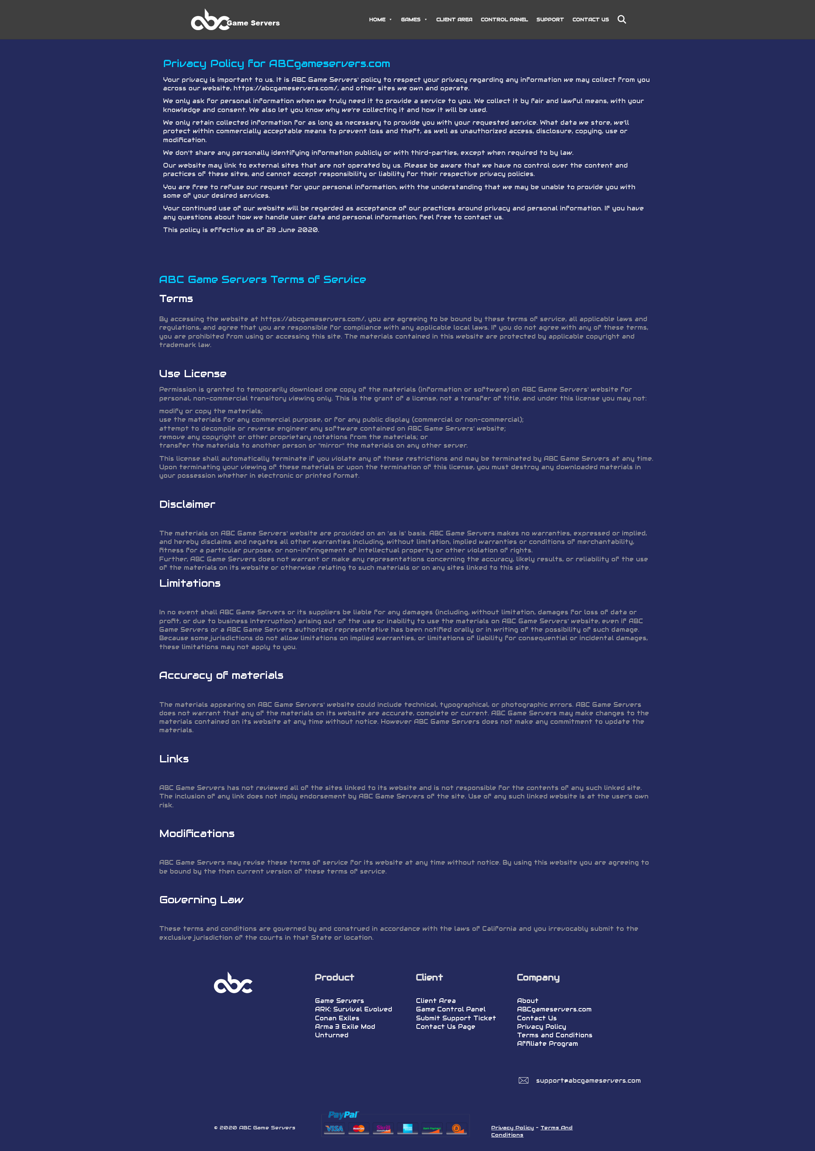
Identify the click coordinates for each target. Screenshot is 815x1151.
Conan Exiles (337, 1018)
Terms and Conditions (555, 1035)
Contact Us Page (445, 1027)
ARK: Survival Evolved (353, 1009)
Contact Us (537, 1018)
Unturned (331, 1035)
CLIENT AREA (454, 19)
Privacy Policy (541, 1027)
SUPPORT (550, 19)
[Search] (618, 19)
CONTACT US (591, 19)
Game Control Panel (451, 1009)
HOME (377, 19)
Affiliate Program (547, 1043)
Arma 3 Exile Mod (345, 1027)
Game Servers (339, 1001)
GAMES (411, 19)
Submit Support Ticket (456, 1018)
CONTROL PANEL (504, 19)
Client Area (436, 1001)
